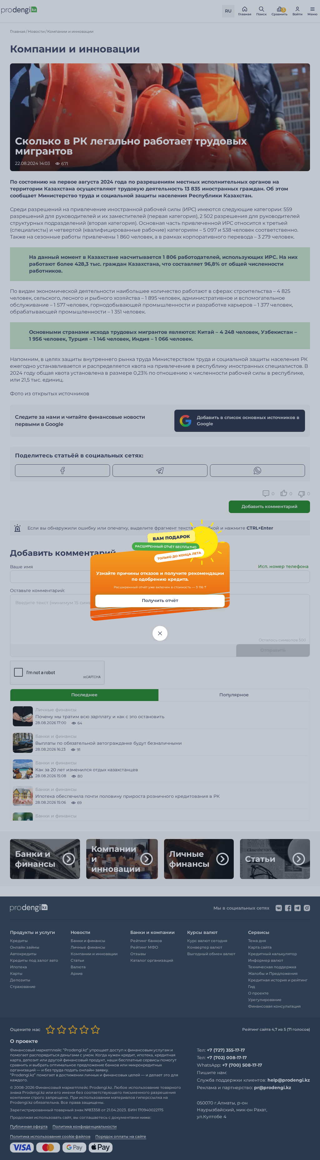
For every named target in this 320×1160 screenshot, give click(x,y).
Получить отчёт (160, 600)
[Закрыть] (160, 633)
